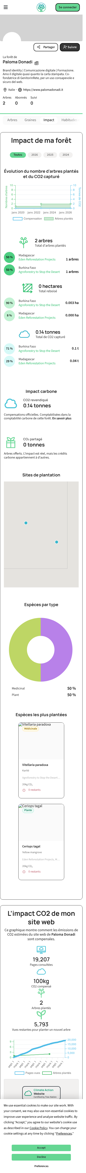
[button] (56, 540)
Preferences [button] (64, 1133)
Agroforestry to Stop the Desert (39, 270)
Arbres (12, 120)
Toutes (18, 155)
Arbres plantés (41, 1003)
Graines (30, 120)
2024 (66, 155)
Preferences (41, 1166)
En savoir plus (61, 416)
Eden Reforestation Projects (37, 257)
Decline (41, 1157)
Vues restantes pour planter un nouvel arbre (41, 1025)
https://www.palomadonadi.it (43, 90)
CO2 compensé (41, 981)
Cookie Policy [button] (38, 1128)
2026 (34, 155)
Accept (41, 1148)
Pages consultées (41, 960)
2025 (50, 155)
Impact (49, 120)
